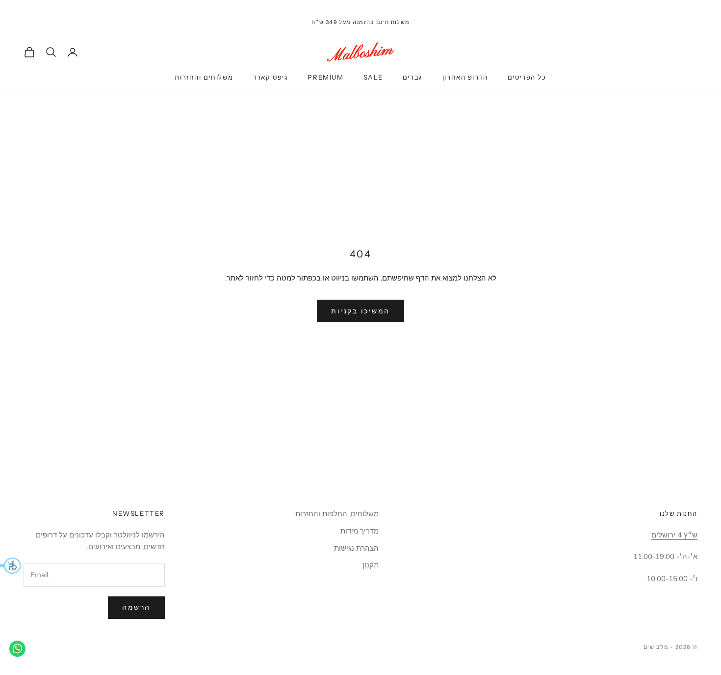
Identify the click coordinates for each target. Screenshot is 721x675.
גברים (413, 77)
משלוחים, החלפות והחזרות (337, 514)
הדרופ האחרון (465, 77)
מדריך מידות (359, 531)
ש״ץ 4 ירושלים (674, 535)
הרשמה (136, 607)
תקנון (370, 565)
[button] (10, 565)
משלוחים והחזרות (204, 77)
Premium (325, 77)
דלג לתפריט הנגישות (691, 5)
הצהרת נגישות (356, 548)
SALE (373, 77)
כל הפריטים (527, 77)
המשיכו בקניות (360, 311)
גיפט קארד (270, 77)
